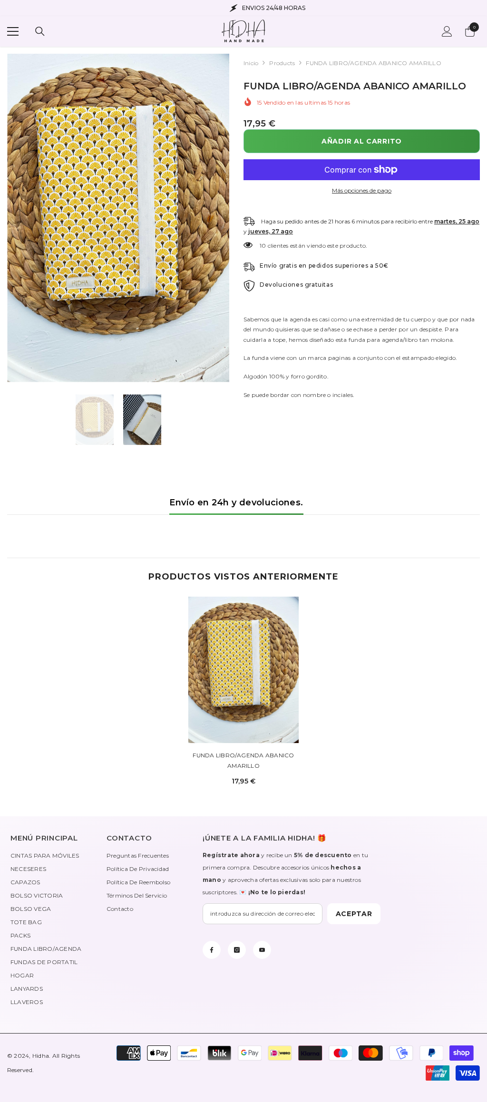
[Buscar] (40, 31)
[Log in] (447, 31)
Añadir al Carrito (361, 141)
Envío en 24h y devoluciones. (236, 502)
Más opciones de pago (361, 190)
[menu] (13, 31)
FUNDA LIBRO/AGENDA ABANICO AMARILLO (243, 760)
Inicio (251, 63)
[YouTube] (262, 950)
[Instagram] (237, 950)
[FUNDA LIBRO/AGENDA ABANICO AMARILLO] (243, 670)
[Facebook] (212, 950)
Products (282, 63)
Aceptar (354, 913)
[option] (118, 218)
